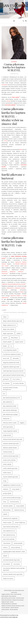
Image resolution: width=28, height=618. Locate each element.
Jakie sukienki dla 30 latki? (9, 406)
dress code (6, 358)
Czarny (5, 140)
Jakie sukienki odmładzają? (10, 410)
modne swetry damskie (9, 460)
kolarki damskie (17, 594)
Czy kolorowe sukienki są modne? (12, 354)
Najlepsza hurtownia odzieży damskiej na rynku (13, 605)
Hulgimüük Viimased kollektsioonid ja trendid (13, 284)
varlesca (5, 547)
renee (4, 501)
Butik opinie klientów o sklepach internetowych (13, 600)
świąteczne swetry (8, 578)
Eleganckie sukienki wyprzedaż (11, 366)
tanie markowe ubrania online (11, 526)
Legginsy (14, 61)
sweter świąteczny (20, 522)
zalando (5, 555)
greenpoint (6, 379)
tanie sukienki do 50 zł (9, 530)
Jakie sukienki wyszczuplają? (10, 414)
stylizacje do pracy (19, 510)
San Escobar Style (14, 7)
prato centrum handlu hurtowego (12, 497)
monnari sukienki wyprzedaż (10, 477)
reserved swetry (14, 501)
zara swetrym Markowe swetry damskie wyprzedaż (14, 569)
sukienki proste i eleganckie (10, 518)
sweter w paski (7, 522)
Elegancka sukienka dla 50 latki (11, 362)
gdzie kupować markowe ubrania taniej (13, 375)
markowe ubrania (7, 452)
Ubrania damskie (14, 609)
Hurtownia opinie (20, 598)
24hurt (5, 317)
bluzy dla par (14, 337)
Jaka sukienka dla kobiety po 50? (11, 397)
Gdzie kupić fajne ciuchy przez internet (13, 371)
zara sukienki (6, 564)
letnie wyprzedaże (8, 427)
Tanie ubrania (6, 543)
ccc (11, 346)
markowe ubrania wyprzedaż (10, 456)
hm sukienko (6, 383)
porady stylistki (7, 493)
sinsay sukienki (20, 506)
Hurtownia (4, 84)
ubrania (8, 101)
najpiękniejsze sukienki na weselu (12, 485)
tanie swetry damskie (9, 539)
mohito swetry (7, 472)
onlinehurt (5, 489)
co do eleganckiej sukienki (10, 350)
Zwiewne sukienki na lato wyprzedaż (12, 574)
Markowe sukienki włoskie (10, 447)
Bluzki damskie (5, 596)
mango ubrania (7, 435)
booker (5, 346)
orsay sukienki (15, 489)
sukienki (5, 514)
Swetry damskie (5, 609)
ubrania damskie (18, 543)
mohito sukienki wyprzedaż (10, 468)
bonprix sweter (19, 342)
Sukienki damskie (14, 607)
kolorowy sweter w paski (9, 422)
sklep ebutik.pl (7, 510)
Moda (12, 594)
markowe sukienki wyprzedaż (11, 443)
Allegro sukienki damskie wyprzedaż (12, 321)
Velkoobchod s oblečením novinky (16, 288)
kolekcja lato (6, 418)
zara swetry (16, 564)
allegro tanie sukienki (8, 329)
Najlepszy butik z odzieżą (7, 602)
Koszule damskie (6, 607)
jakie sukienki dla (7, 402)
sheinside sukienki (8, 506)
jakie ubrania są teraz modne (8, 598)
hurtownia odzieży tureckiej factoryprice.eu (10, 388)
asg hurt (5, 337)
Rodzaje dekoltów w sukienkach (9, 603)
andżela (19, 333)
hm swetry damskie (18, 383)
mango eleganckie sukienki (10, 431)
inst (4, 393)
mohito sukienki (7, 464)
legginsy (22, 422)
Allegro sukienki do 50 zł (9, 325)
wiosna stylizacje (15, 547)
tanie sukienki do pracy (9, 535)
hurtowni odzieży (10, 105)
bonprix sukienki (7, 342)
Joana (4, 310)
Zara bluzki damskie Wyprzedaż (11, 560)
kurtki (21, 149)
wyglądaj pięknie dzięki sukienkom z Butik (14, 551)
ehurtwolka (16, 358)
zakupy (21, 292)
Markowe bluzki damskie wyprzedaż (12, 439)
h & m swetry (16, 379)
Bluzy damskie (12, 596)
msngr (4, 481)
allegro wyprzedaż (8, 333)
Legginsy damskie (6, 594)
